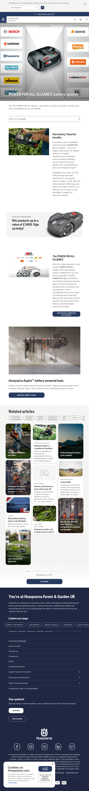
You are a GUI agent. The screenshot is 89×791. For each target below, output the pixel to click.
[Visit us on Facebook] (17, 746)
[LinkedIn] (58, 746)
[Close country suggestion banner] (85, 4)
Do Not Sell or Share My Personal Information (45, 777)
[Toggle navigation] (86, 19)
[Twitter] (72, 746)
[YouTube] (44, 746)
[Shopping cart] (80, 19)
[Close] (53, 764)
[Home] (3, 19)
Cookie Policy (12, 783)
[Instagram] (30, 746)
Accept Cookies (45, 768)
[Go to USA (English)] (42, 7)
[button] (12, 631)
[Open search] (75, 19)
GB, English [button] (11, 20)
